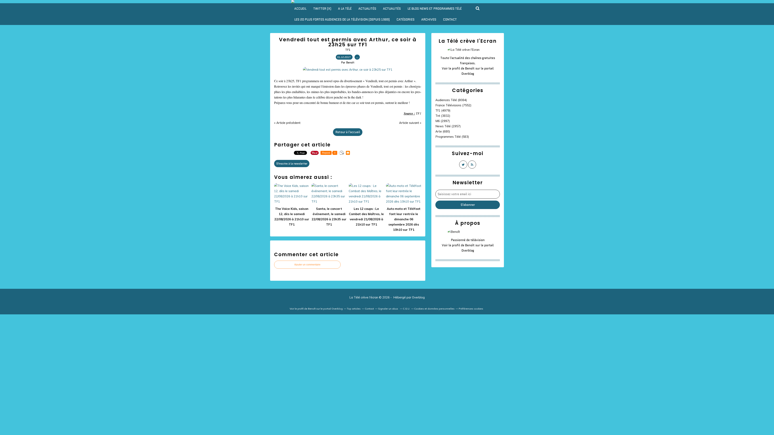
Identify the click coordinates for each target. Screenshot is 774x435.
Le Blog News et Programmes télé (435, 8)
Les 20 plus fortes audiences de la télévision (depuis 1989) (342, 19)
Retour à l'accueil (347, 132)
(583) (452, 137)
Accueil (300, 8)
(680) (442, 131)
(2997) (442, 121)
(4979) (442, 110)
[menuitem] (300, 8)
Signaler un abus (388, 308)
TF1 (347, 50)
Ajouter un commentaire (307, 264)
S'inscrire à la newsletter (291, 164)
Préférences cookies (471, 308)
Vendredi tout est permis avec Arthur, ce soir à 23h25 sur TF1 (347, 42)
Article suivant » (410, 123)
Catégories (405, 19)
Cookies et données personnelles (434, 308)
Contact (450, 19)
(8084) (451, 100)
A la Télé (345, 8)
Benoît (469, 68)
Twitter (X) (322, 8)
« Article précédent (287, 123)
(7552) (453, 105)
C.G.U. (406, 308)
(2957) (448, 126)
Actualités (367, 8)
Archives (428, 19)
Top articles (354, 308)
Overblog (418, 297)
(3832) (442, 116)
